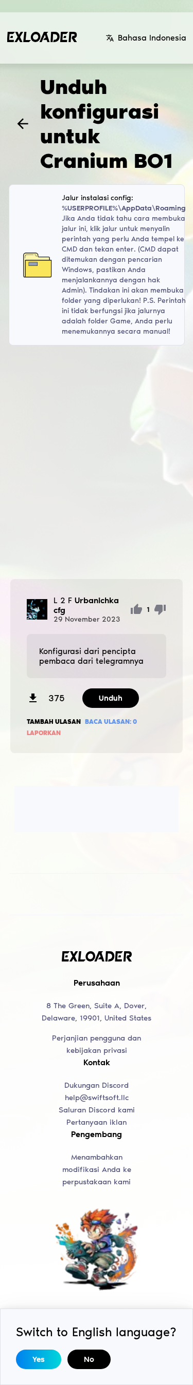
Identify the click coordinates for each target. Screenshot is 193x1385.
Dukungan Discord (96, 1085)
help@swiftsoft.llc (97, 1097)
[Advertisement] (96, 462)
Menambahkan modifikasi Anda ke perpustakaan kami (96, 1169)
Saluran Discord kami (97, 1109)
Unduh (110, 698)
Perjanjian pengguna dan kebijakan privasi (96, 1044)
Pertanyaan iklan (96, 1122)
